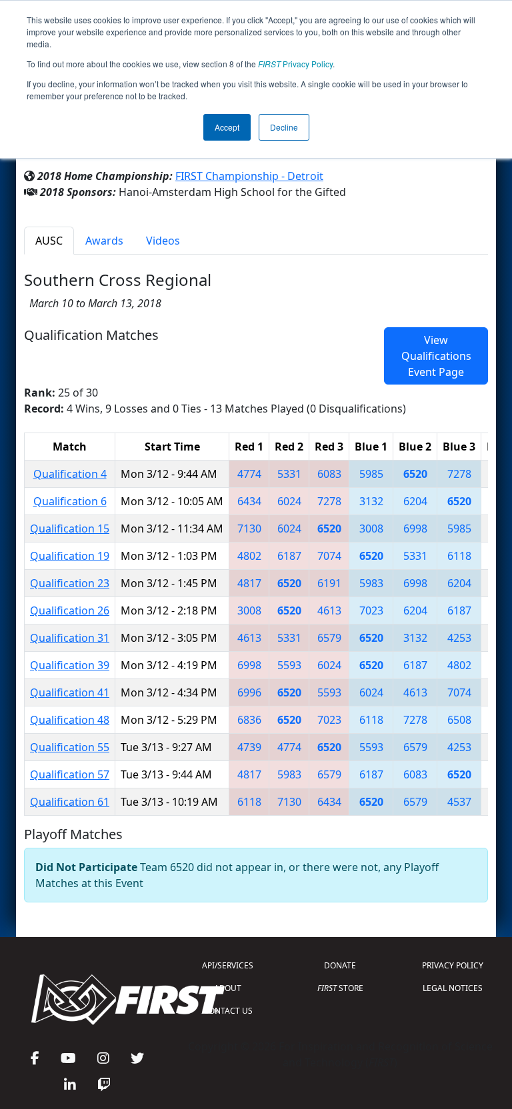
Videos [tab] (163, 240)
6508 (459, 719)
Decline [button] (284, 127)
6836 (249, 719)
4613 (329, 610)
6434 (249, 501)
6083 (329, 474)
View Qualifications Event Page (436, 356)
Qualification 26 (69, 610)
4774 (249, 474)
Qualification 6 (70, 501)
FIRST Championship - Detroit (249, 176)
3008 (371, 528)
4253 (459, 637)
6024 (289, 501)
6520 (415, 474)
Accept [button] (227, 127)
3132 (371, 501)
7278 (459, 474)
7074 (329, 556)
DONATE (340, 965)
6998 (415, 528)
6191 (329, 583)
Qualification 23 (69, 583)
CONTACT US (228, 1010)
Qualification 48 (69, 719)
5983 (371, 583)
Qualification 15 (69, 528)
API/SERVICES (227, 965)
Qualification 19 (69, 556)
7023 (371, 610)
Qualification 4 (70, 474)
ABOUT (227, 988)
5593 (289, 665)
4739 (249, 747)
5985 (371, 474)
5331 (289, 474)
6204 (415, 501)
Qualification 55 (69, 747)
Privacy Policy (295, 63)
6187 (289, 556)
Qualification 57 (69, 774)
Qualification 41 (69, 692)
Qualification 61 (69, 801)
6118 (459, 556)
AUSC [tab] (49, 240)
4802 (249, 556)
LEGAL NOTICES (453, 988)
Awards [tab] (104, 240)
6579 (329, 637)
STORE (340, 988)
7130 (249, 528)
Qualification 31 (69, 637)
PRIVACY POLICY (452, 965)
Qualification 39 (69, 665)
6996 (249, 692)
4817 (249, 583)
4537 (459, 801)
